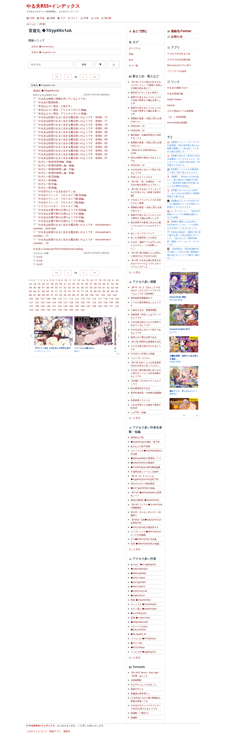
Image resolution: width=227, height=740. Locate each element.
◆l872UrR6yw (138, 647)
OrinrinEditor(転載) (177, 122)
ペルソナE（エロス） (141, 358)
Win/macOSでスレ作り (179, 65)
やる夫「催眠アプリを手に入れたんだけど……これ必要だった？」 (146, 245)
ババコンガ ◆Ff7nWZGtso (143, 638)
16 (91, 280)
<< (56, 76)
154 (37, 309)
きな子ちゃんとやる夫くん (144, 684)
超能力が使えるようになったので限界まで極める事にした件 (146, 216)
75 (73, 291)
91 (52, 294)
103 (109, 294)
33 (73, 283)
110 (60, 298)
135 (111, 302)
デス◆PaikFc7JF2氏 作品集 (144, 539)
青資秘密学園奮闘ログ (141, 298)
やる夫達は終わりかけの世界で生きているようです (146, 324)
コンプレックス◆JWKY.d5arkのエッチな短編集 (146, 533)
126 (60, 302)
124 (48, 302)
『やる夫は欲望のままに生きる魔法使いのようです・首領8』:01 (71, 158)
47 (43, 287)
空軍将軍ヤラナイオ (140, 400)
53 (69, 287)
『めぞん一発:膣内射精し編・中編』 (56, 169)
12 (74, 280)
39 (99, 283)
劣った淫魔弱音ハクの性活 (144, 237)
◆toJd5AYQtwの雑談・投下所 (145, 441)
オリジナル (134, 48)
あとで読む (140, 31)
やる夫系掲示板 (175, 93)
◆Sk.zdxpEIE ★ (138, 634)
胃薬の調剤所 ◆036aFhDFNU (145, 500)
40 (104, 283)
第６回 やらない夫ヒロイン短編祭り (146, 514)
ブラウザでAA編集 (176, 71)
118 (105, 298)
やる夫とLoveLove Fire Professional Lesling (58, 249)
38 (95, 283)
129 (77, 302)
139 (42, 306)
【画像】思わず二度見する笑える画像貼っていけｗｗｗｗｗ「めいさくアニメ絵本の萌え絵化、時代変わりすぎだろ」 (183, 160)
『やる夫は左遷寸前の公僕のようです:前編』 (61, 221)
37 (91, 283)
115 (88, 298)
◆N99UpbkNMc (138, 573)
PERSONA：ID (138, 126)
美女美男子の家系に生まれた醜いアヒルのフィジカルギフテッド (146, 225)
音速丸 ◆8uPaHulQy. (42, 46)
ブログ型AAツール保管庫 (180, 110)
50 (56, 287)
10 (65, 280)
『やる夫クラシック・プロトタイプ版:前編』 (61, 202)
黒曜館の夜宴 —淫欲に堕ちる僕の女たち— (146, 120)
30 (60, 283)
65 (30, 291)
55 (78, 287)
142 (60, 306)
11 (70, 280)
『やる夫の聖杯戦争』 (48, 102)
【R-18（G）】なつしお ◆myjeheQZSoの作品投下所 (144, 477)
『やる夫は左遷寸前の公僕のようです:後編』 (61, 213)
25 (39, 283)
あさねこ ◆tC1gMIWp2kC (143, 564)
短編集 (134, 717)
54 (73, 287)
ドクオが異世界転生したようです (146, 304)
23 (30, 283)
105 (31, 298)
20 (108, 280)
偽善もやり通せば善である (144, 337)
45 (34, 287)
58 (91, 287)
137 (31, 306)
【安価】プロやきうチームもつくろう (146, 382)
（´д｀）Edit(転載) (176, 116)
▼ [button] (100, 64)
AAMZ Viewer (174, 99)
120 (117, 298)
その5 (39, 257)
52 (65, 287)
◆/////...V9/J (136, 643)
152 (117, 306)
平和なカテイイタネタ (141, 177)
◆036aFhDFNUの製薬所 (142, 462)
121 (31, 302)
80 (95, 291)
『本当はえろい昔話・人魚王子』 (54, 106)
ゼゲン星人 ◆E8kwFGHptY (144, 608)
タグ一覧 (133, 65)
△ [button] (114, 64)
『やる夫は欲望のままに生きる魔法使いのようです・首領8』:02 (71, 154)
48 (47, 287)
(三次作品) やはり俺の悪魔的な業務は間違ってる (146, 699)
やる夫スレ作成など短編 (142, 353)
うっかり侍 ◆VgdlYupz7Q (143, 651)
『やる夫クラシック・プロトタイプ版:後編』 (61, 198)
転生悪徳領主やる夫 (140, 388)
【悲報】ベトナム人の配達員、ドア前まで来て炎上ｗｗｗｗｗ (183, 171)
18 (100, 280)
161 (77, 309)
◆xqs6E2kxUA (138, 595)
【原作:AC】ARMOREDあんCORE (144, 152)
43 (117, 283)
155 (42, 309)
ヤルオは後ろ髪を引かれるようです (146, 347)
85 (117, 291)
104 (114, 294)
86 (30, 294)
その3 (39, 264)
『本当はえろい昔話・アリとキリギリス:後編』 (62, 109)
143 (65, 306)
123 (42, 302)
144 (71, 306)
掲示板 (107, 17)
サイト (74, 17)
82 (104, 291)
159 (65, 309)
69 (47, 291)
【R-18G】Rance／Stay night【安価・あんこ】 (145, 674)
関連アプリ (55, 731)
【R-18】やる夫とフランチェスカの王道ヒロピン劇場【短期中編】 (146, 192)
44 (30, 287)
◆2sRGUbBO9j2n (139, 568)
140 (48, 306)
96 (73, 294)
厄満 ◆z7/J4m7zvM (140, 617)
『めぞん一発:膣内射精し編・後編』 (56, 165)
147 (88, 306)
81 (99, 291)
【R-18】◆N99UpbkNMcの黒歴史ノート (146, 494)
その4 (39, 260)
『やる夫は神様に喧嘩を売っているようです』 (62, 98)
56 (82, 287)
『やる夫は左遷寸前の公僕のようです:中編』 (61, 217)
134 (105, 302)
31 (65, 283)
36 (86, 283)
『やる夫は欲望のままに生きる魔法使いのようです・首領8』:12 (71, 117)
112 (71, 298)
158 (60, 309)
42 (112, 283)
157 (54, 309)
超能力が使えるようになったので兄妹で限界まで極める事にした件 (146, 100)
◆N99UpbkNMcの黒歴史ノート (146, 458)
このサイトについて (36, 731)
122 (37, 302)
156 (48, 309)
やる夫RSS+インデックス (53, 6)
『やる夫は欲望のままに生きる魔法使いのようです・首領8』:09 (71, 128)
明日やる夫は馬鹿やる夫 (45, 94)
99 (86, 294)
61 (104, 287)
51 (60, 287)
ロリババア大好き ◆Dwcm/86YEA (139, 628)
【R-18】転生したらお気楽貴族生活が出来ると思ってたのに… (146, 364)
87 (34, 294)
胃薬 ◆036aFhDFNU (141, 600)
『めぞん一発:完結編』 (48, 176)
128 (71, 302)
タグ (62, 17)
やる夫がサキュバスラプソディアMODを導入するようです (146, 707)
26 (43, 283)
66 (34, 291)
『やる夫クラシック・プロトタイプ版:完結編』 (62, 195)
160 (71, 309)
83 (108, 291)
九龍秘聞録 (136, 680)
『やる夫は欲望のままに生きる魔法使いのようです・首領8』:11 (71, 121)
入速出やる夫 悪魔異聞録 (144, 310)
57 (86, 287)
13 (78, 280)
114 (82, 298)
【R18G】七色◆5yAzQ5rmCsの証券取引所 (146, 521)
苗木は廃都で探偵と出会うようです (146, 159)
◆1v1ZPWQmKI (139, 613)
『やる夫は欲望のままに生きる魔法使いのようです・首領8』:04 (71, 147)
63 (112, 287)
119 (111, 298)
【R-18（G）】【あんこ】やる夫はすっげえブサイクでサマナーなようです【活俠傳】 (146, 290)
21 (113, 280)
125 (54, 302)
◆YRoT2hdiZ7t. (138, 586)
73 (65, 291)
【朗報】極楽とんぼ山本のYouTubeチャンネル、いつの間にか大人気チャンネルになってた (183, 224)
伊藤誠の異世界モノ (140, 693)
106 (37, 298)
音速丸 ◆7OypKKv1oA (43, 52)
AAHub (171, 105)
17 (96, 280)
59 (95, 287)
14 (83, 280)
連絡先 (66, 731)
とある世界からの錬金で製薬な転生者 (146, 406)
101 (97, 294)
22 (117, 280)
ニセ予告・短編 (138, 412)
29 (56, 283)
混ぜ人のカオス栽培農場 (142, 483)
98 (82, 294)
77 (82, 291)
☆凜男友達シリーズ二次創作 (145, 471)
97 (78, 294)
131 (88, 302)
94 (65, 294)
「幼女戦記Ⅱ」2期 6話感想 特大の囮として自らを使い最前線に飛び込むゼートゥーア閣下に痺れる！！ (183, 253)
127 (65, 302)
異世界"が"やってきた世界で (144, 92)
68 (43, 291)
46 (39, 287)
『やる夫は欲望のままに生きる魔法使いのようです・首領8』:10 (71, 124)
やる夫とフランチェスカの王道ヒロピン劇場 (146, 201)
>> (94, 76)
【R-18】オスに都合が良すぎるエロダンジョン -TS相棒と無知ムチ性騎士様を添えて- (146, 85)
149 (100, 306)
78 (86, 291)
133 (100, 302)
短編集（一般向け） (140, 713)
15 (87, 280)
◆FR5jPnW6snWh (139, 622)
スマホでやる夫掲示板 (178, 59)
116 (94, 298)
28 (52, 283)
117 (100, 298)
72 (60, 291)
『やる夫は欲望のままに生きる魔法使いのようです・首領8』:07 (71, 135)
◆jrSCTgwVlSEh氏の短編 (143, 488)
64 (117, 287)
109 (54, 298)
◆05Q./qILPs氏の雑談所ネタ (145, 527)
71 (56, 291)
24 (34, 283)
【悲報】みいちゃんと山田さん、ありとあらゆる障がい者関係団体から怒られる (183, 193)
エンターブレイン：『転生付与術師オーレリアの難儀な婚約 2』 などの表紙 (183, 214)
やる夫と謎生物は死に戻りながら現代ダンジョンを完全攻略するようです (146, 373)
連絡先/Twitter (181, 31)
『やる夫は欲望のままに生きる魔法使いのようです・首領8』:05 (71, 143)
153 (31, 309)
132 (94, 302)
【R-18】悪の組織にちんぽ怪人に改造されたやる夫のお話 (146, 254)
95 (69, 294)
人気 (96, 17)
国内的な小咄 (137, 437)
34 (78, 283)
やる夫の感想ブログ (177, 87)
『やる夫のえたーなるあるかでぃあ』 (57, 191)
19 (104, 280)
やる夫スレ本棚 (40, 253)
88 (39, 294)
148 (94, 306)
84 (112, 291)
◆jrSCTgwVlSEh (138, 582)
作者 (85, 17)
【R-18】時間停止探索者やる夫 (146, 341)
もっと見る (134, 272)
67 (39, 291)
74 (69, 291)
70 (52, 291)
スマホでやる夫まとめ (178, 53)
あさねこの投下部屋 (140, 446)
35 (82, 283)
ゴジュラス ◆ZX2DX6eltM (143, 604)
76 (78, 291)
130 (82, 302)
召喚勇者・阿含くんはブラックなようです (146, 316)
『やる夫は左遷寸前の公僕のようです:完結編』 (62, 210)
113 (77, 298)
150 (105, 306)
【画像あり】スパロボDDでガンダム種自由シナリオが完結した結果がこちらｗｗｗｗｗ (183, 203)
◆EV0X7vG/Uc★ (139, 591)
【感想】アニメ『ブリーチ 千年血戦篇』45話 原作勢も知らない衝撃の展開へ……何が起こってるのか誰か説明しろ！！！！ (183, 147)
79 (91, 291)
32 (69, 283)
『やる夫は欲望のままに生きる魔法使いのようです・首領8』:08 (71, 132)
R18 (131, 59)
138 (37, 306)
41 (108, 283)
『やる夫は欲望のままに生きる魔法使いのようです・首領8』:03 (71, 150)
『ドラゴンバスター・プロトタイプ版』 (58, 206)
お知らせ (177, 36)
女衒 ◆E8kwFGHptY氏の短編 (145, 543)
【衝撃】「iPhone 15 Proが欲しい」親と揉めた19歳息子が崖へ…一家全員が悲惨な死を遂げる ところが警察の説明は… (184, 181)
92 (56, 294)
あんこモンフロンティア (142, 233)
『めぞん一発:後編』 (47, 180)
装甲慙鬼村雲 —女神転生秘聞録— (146, 394)
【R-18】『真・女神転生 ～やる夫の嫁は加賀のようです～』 (146, 183)
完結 (131, 53)
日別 (31, 17)
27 (47, 283)
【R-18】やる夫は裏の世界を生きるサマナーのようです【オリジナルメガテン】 (146, 263)
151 (111, 306)
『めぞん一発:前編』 (47, 187)
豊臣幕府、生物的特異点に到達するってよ (146, 136)
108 (48, 298)
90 (47, 294)
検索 (84, 64)
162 (82, 309)
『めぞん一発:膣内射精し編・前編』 (56, 172)
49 (52, 287)
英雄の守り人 (137, 689)
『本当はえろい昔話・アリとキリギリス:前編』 (62, 113)
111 (65, 298)
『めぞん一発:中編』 (47, 184)
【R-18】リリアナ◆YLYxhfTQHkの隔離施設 (146, 506)
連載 (52, 17)
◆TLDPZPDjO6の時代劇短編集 (145, 467)
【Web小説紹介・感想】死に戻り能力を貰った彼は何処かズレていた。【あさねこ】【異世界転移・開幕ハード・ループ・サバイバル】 (184, 238)
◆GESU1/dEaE (138, 577)
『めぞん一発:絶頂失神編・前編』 (55, 161)
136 (117, 302)
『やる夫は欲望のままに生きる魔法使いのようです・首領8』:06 (71, 139)
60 (99, 287)
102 (103, 294)
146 (82, 306)
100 (92, 294)
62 (108, 287)
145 (77, 306)
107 (42, 298)
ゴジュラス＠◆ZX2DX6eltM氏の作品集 (146, 452)
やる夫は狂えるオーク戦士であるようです (146, 171)
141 (54, 306)
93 (60, 294)
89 (43, 294)
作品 (42, 17)
